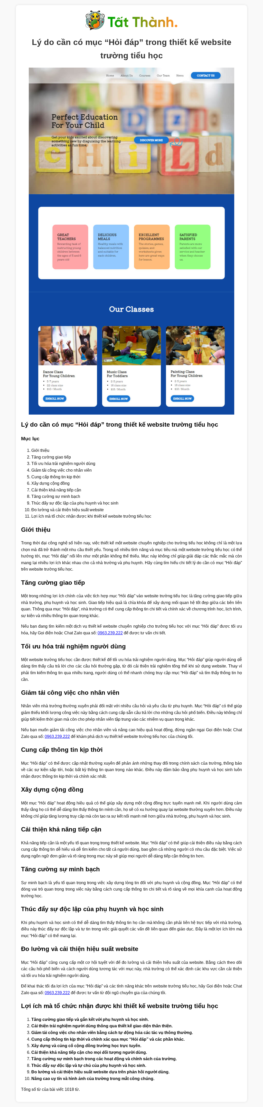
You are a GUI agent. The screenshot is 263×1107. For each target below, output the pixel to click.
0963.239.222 (110, 633)
